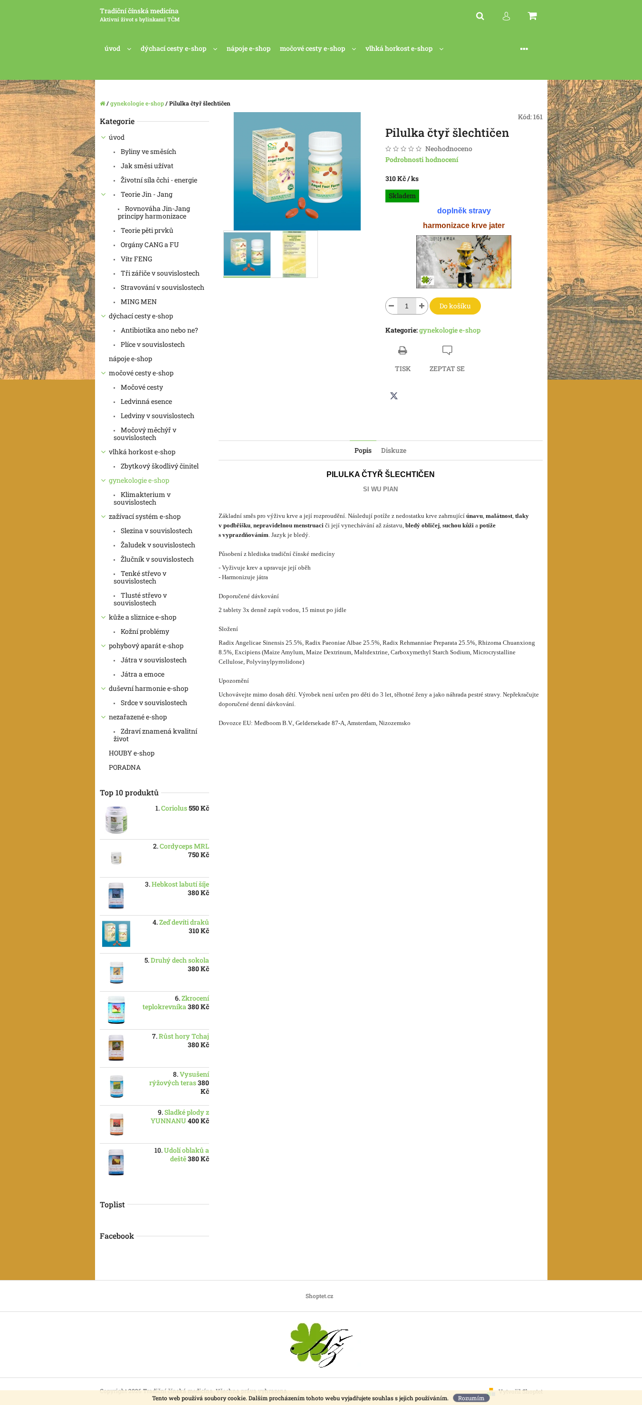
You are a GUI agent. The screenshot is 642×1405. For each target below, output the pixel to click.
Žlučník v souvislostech (156, 559)
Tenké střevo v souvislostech (140, 577)
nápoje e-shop (130, 358)
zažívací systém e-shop (145, 516)
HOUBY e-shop (131, 752)
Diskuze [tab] (393, 450)
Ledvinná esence (145, 401)
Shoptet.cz (319, 1296)
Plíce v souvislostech (152, 344)
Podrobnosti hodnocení (422, 159)
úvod (117, 137)
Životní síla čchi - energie (158, 179)
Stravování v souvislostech (161, 287)
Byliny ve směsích (147, 151)
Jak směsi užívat (146, 165)
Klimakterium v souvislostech (142, 498)
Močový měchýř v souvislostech (145, 433)
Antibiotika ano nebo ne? (158, 330)
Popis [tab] (363, 450)
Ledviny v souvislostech (156, 415)
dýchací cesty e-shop (141, 315)
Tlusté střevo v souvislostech (140, 599)
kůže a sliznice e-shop (142, 616)
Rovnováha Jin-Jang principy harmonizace (154, 212)
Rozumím (471, 1398)
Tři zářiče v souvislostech (159, 272)
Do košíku (455, 305)
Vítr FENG (135, 258)
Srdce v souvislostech (153, 702)
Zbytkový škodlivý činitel (159, 465)
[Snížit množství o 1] (391, 306)
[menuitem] (118, 48)
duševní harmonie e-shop (148, 688)
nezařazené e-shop (138, 716)
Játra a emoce (141, 674)
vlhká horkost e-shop (142, 451)
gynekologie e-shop (139, 480)
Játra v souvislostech (153, 659)
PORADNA (125, 767)
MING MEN (138, 301)
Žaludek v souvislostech (157, 544)
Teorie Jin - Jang (145, 194)
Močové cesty (141, 387)
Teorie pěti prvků (146, 230)
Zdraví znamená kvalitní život (155, 734)
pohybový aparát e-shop (146, 645)
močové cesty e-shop (141, 372)
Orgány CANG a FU (149, 244)
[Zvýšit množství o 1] (422, 306)
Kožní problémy (144, 631)
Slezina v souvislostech (155, 530)
